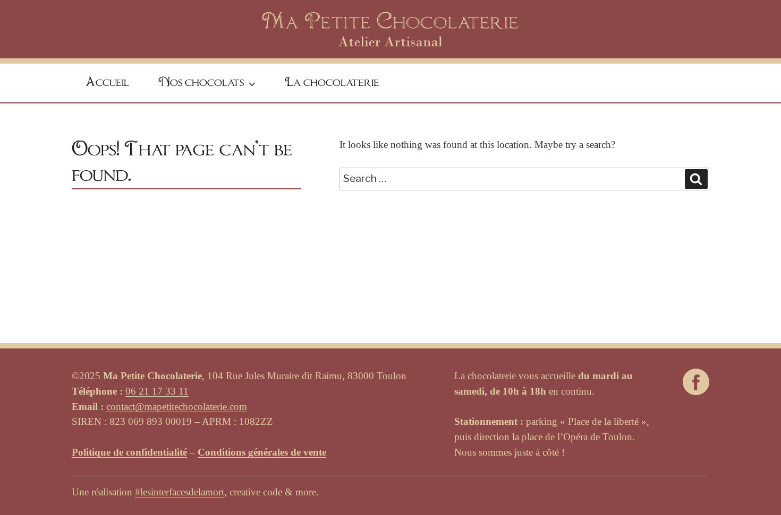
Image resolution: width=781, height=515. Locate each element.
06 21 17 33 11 (157, 391)
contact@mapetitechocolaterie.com (176, 406)
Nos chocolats (201, 83)
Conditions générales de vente (262, 452)
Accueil (107, 83)
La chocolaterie (332, 83)
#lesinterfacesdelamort (179, 491)
